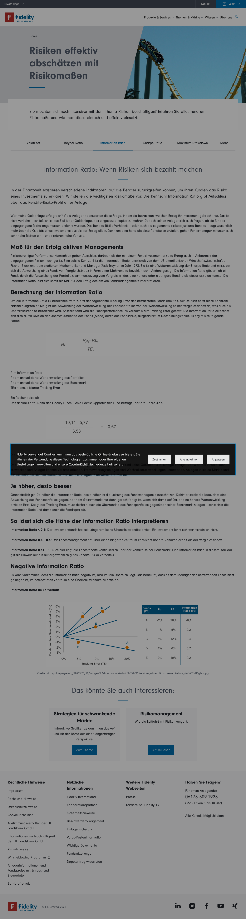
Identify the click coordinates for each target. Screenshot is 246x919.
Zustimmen (159, 459)
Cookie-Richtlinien (82, 464)
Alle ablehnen (189, 459)
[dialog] (123, 459)
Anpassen (218, 459)
